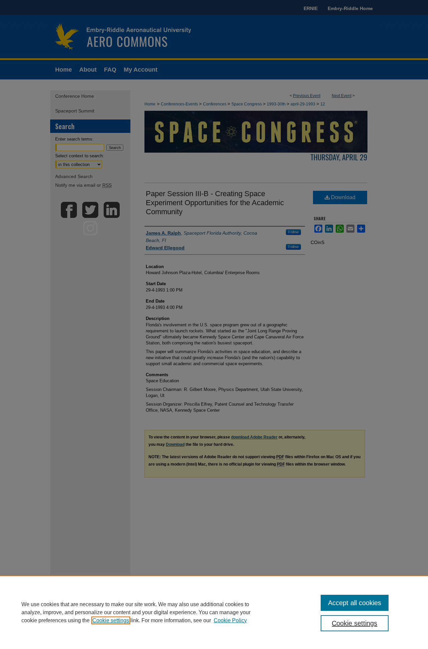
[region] (214, 612)
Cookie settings (110, 620)
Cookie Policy (230, 620)
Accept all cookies (354, 602)
